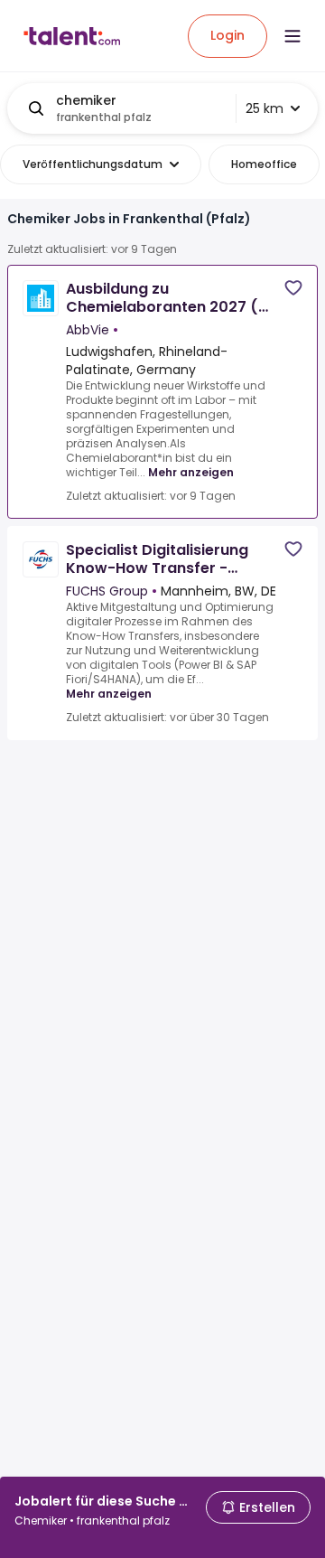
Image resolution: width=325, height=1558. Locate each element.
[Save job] (293, 288)
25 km (264, 108)
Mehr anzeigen (191, 472)
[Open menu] (292, 36)
